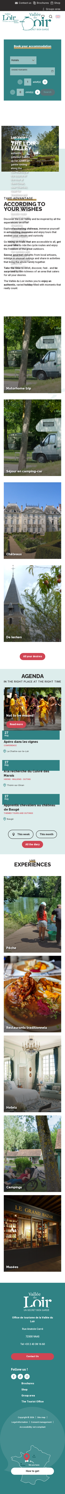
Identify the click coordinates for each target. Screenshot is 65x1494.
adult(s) (37, 82)
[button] (58, 16)
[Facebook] (13, 1376)
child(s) (29, 92)
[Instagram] (27, 1376)
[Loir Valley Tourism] (38, 21)
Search (47, 92)
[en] (58, 16)
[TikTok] (20, 1376)
